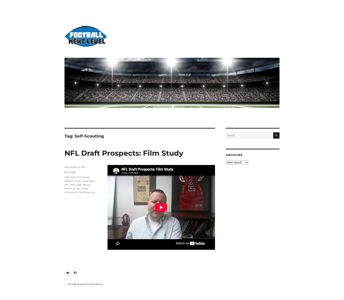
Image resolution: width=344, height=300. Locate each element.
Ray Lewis (82, 188)
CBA (67, 177)
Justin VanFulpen (85, 180)
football (68, 180)
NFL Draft (70, 172)
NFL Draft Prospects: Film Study (123, 153)
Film (73, 177)
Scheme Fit (71, 192)
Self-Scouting (87, 192)
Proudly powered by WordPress (85, 284)
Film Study (83, 177)
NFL (66, 184)
